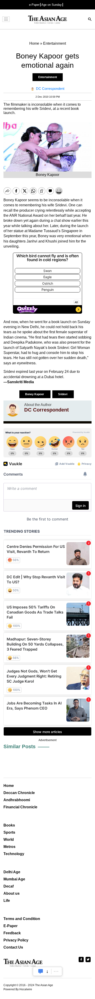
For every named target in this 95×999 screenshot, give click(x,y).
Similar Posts (19, 746)
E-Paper (10, 926)
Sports (9, 832)
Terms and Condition (21, 919)
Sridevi (63, 394)
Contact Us (13, 947)
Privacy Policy (15, 940)
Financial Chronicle (20, 807)
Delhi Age (11, 872)
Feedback (12, 933)
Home (8, 786)
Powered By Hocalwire (17, 989)
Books (9, 825)
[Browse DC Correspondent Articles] (13, 410)
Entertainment (47, 77)
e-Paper (34, 4)
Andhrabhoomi (16, 800)
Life (6, 901)
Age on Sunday (51, 4)
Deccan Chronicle (19, 793)
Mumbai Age (14, 879)
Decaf (8, 886)
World (8, 839)
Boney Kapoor (35, 394)
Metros (9, 847)
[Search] (90, 19)
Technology (13, 854)
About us (11, 893)
